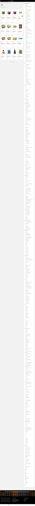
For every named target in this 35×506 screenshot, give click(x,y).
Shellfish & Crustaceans (27, 168)
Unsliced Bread (27, 81)
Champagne (26, 314)
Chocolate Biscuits (27, 210)
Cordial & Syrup (27, 89)
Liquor (25, 304)
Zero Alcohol (26, 476)
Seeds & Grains (27, 196)
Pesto (26, 116)
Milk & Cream (26, 109)
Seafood (26, 165)
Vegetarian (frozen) (27, 418)
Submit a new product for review (15, 500)
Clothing (26, 424)
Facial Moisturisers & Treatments (28, 362)
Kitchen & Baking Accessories (28, 383)
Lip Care (26, 376)
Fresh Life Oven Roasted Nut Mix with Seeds (3, 18)
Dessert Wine (26, 307)
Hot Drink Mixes (27, 102)
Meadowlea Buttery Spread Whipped (20, 44)
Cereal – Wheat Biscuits (27, 269)
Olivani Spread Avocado (14, 31)
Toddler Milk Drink (27, 478)
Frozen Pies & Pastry (27, 414)
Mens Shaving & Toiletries (28, 359)
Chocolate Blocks (27, 12)
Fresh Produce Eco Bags (27, 151)
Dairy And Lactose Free (27, 51)
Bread (25, 472)
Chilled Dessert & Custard (28, 110)
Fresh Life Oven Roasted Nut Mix (9, 17)
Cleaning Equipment (27, 341)
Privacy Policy (25, 499)
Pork (25, 158)
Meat (25, 432)
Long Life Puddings (27, 207)
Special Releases (27, 317)
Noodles (26, 244)
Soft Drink (26, 95)
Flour (25, 182)
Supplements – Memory (27, 54)
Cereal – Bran (26, 275)
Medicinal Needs (27, 459)
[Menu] (1, 1)
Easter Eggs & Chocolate (28, 466)
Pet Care (26, 279)
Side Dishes (26, 241)
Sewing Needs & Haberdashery (28, 428)
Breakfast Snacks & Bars (27, 258)
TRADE (25, 479)
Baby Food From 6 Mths (27, 452)
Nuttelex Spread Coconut (9, 31)
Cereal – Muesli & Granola (28, 265)
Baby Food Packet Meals (28, 463)
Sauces (26, 113)
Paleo (26, 50)
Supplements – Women (27, 29)
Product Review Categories (15, 499)
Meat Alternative (27, 161)
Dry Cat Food (26, 289)
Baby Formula (26, 456)
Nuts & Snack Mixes (27, 16)
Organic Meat (26, 162)
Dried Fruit (26, 179)
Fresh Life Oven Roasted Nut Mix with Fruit (14, 18)
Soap (26, 380)
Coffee (26, 88)
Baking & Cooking (27, 175)
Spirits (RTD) (26, 321)
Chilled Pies (26, 123)
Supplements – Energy (27, 47)
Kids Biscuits (26, 217)
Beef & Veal (26, 154)
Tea (25, 92)
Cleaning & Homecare (27, 328)
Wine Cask (26, 310)
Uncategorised (26, 5)
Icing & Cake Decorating (27, 193)
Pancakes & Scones (27, 82)
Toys (25, 224)
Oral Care (26, 355)
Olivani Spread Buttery (19, 18)
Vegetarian (26, 44)
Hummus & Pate (27, 127)
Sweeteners (26, 473)
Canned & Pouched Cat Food (28, 286)
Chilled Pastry (26, 137)
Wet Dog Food (26, 300)
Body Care (26, 369)
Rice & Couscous (27, 248)
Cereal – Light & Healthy (27, 272)
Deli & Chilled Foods (27, 103)
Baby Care (26, 445)
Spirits (26, 327)
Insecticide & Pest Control (28, 348)
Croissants (26, 78)
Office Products (27, 227)
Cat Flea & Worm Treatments (28, 293)
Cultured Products (27, 130)
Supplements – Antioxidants (28, 61)
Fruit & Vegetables (27, 140)
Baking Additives (27, 185)
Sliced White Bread (27, 64)
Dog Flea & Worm (27, 296)
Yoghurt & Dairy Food (27, 106)
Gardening (26, 349)
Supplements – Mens (27, 57)
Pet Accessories (27, 283)
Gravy (26, 245)
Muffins (26, 71)
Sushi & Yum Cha (27, 172)
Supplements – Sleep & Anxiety (28, 43)
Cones (26, 186)
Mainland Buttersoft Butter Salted (9, 44)
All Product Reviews (14, 501)
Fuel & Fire (26, 338)
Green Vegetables (27, 141)
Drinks (25, 85)
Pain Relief (26, 36)
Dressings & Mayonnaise (27, 234)
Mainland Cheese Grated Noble (20, 31)
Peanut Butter (26, 268)
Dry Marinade (26, 252)
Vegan (25, 469)
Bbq (25, 393)
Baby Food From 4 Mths (27, 449)
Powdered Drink (27, 96)
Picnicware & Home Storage (28, 386)
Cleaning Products (27, 342)
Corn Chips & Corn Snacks (28, 19)
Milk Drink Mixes (27, 99)
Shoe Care (26, 331)
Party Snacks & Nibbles (27, 411)
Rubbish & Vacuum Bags (27, 334)
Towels (26, 425)
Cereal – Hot (26, 276)
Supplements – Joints (27, 37)
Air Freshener (26, 345)
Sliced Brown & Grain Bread (28, 68)
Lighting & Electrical (27, 335)
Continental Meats (27, 134)
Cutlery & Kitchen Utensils (28, 400)
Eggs (25, 178)
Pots (25, 387)
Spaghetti (26, 439)
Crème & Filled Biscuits (27, 213)
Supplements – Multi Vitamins (28, 30)
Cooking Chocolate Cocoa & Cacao (29, 199)
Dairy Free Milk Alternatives (28, 200)
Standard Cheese (27, 120)
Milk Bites (26, 26)
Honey (26, 262)
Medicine (26, 40)
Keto (25, 475)
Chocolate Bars (27, 23)
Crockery (26, 390)
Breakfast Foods (27, 255)
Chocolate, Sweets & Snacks (28, 6)
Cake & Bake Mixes (27, 203)
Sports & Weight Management (28, 33)
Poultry (26, 407)
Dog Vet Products (27, 303)
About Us (25, 500)
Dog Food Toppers (27, 297)
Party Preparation (27, 223)
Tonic (25, 485)
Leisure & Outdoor (27, 394)
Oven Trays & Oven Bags (27, 206)
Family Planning (27, 373)
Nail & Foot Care (27, 379)
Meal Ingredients (26, 230)
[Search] (34, 1)
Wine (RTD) (26, 324)
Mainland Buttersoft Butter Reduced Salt (3, 44)
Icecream (26, 404)
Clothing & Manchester (27, 421)
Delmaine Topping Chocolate (15, 56)
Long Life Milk (26, 192)
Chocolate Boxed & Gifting (28, 9)
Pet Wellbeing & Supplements (28, 282)
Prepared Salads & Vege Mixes (28, 147)
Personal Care (26, 352)
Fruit (25, 144)
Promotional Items (27, 397)
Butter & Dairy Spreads (27, 133)
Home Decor (26, 401)
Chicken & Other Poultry (27, 155)
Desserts (26, 75)
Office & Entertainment (27, 220)
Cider (26, 320)
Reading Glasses (27, 366)
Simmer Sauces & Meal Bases (28, 237)
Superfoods (26, 58)
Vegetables (26, 431)
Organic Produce (27, 148)
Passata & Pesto (27, 251)
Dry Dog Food (26, 290)
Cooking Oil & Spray (27, 238)
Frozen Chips (26, 482)
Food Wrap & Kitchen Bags (28, 189)
